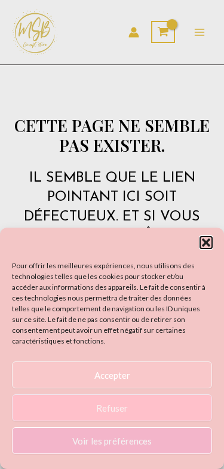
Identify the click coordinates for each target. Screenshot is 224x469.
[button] (206, 243)
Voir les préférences (112, 441)
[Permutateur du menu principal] (199, 32)
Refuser (112, 408)
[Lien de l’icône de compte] (133, 32)
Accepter (112, 375)
